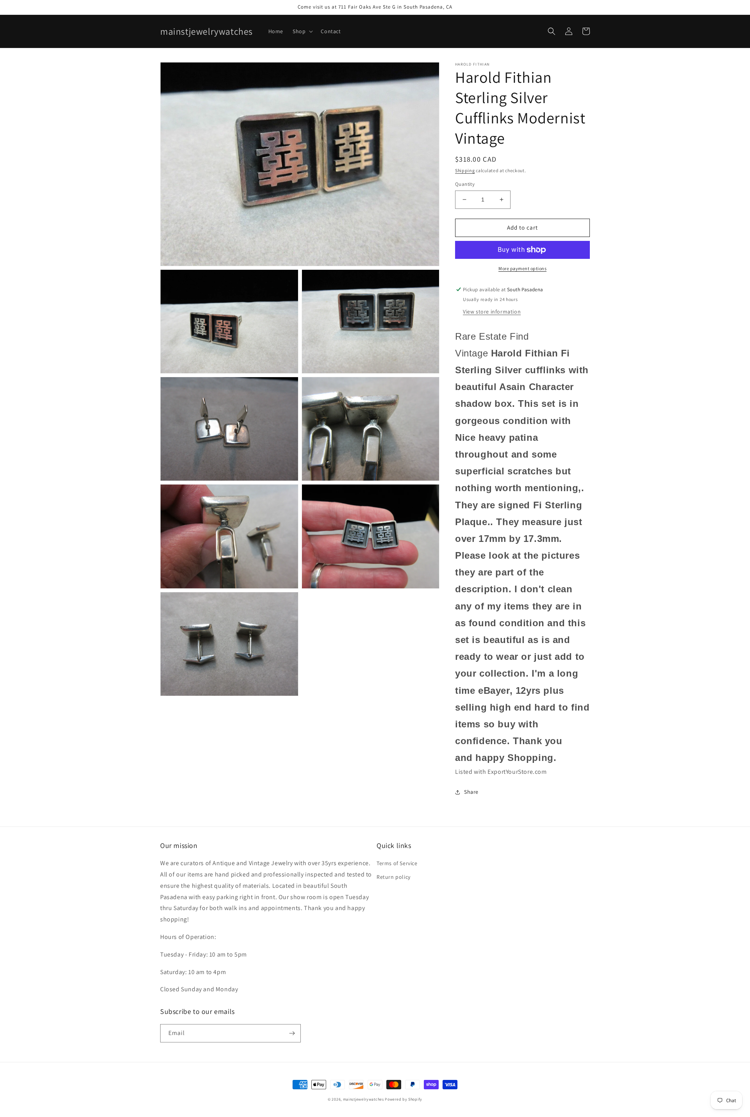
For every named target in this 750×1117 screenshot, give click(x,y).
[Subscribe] (291, 1033)
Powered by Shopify (403, 1099)
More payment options (522, 268)
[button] (302, 31)
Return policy (394, 876)
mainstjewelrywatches (363, 1099)
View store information (492, 311)
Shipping (465, 170)
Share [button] (471, 791)
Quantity (465, 184)
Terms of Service (397, 863)
